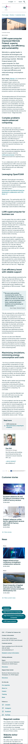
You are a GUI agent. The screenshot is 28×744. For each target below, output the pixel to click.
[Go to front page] (6, 10)
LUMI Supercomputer (9, 621)
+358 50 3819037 (11, 461)
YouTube (7, 715)
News (4, 546)
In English (10, 1)
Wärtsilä (12, 78)
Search (20, 1)
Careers (4, 691)
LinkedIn (7, 705)
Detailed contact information (10, 653)
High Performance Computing (12, 612)
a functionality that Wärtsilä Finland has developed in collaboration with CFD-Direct (13, 192)
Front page (5, 15)
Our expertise (6, 685)
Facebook (8, 711)
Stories (12, 15)
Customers (6, 608)
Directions (5, 667)
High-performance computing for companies (15, 426)
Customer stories (20, 15)
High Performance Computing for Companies (14, 616)
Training (4, 694)
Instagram (8, 708)
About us (4, 688)
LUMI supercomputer (8, 155)
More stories (8, 532)
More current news (9, 598)
